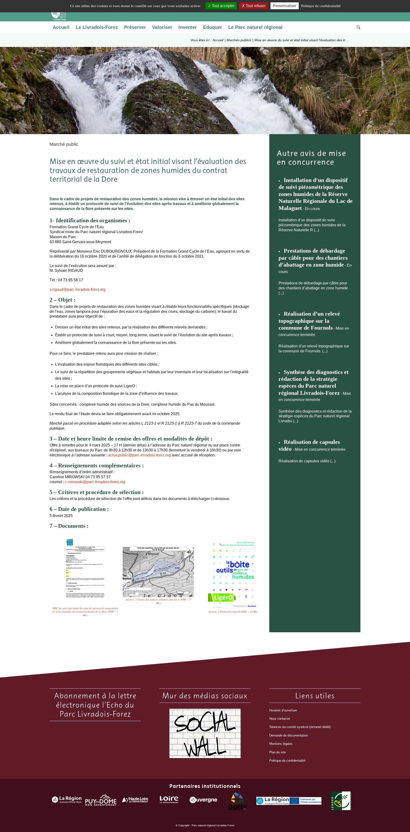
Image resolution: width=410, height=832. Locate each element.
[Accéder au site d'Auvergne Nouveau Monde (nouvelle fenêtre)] (203, 801)
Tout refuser (255, 6)
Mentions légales (281, 744)
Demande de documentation (288, 735)
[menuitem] (61, 27)
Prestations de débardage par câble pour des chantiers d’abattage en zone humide (313, 258)
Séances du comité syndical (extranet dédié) (300, 727)
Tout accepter (222, 6)
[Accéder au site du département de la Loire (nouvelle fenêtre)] (169, 801)
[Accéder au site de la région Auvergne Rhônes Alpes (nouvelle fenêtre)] (67, 801)
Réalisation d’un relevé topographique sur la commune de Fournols (309, 321)
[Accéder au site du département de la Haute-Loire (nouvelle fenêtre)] (135, 801)
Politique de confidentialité (287, 760)
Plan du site (277, 752)
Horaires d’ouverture (283, 710)
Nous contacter (279, 718)
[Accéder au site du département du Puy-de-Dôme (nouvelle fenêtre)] (101, 801)
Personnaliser (284, 6)
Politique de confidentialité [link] (321, 6)
